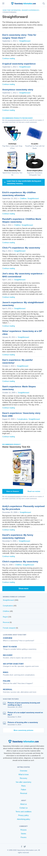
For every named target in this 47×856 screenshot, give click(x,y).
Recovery (8, 655)
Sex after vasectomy (13, 664)
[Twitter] (25, 847)
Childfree (23, 198)
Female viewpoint (9, 628)
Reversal (6, 622)
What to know (10, 647)
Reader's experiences (30, 10)
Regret (5, 617)
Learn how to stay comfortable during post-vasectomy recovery (24, 182)
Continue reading (8, 58)
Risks (5, 672)
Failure (6, 681)
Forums (23, 837)
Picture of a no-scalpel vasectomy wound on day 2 (25, 714)
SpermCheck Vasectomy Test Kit (12, 173)
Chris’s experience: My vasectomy (20, 561)
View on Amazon (12, 491)
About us (23, 804)
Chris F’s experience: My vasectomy (21, 248)
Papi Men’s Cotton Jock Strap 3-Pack (12, 146)
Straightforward (24, 41)
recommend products (14, 120)
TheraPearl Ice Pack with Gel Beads (34, 146)
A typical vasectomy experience (19, 64)
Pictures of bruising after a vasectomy (23, 722)
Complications (22, 419)
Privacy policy (23, 815)
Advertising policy (23, 819)
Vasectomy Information (12, 10)
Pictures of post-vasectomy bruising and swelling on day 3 (24, 704)
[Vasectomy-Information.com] (23, 3)
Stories (23, 834)
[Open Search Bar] (44, 3)
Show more (23, 589)
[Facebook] (21, 847)
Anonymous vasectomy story (17, 89)
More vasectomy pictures (23, 730)
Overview (7, 638)
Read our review (34, 491)
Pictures (23, 830)
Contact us (24, 808)
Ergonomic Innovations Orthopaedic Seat (34, 173)
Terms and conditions (23, 812)
